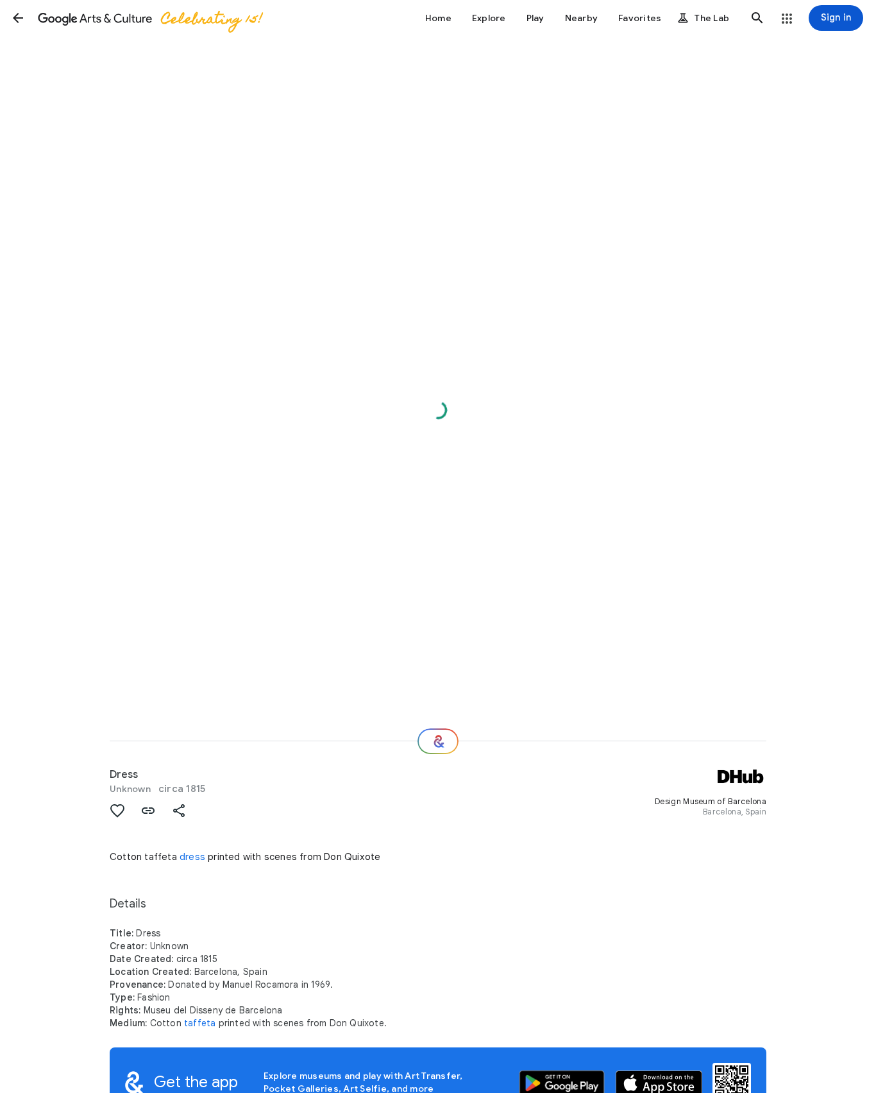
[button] (18, 18)
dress (192, 857)
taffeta (199, 1023)
